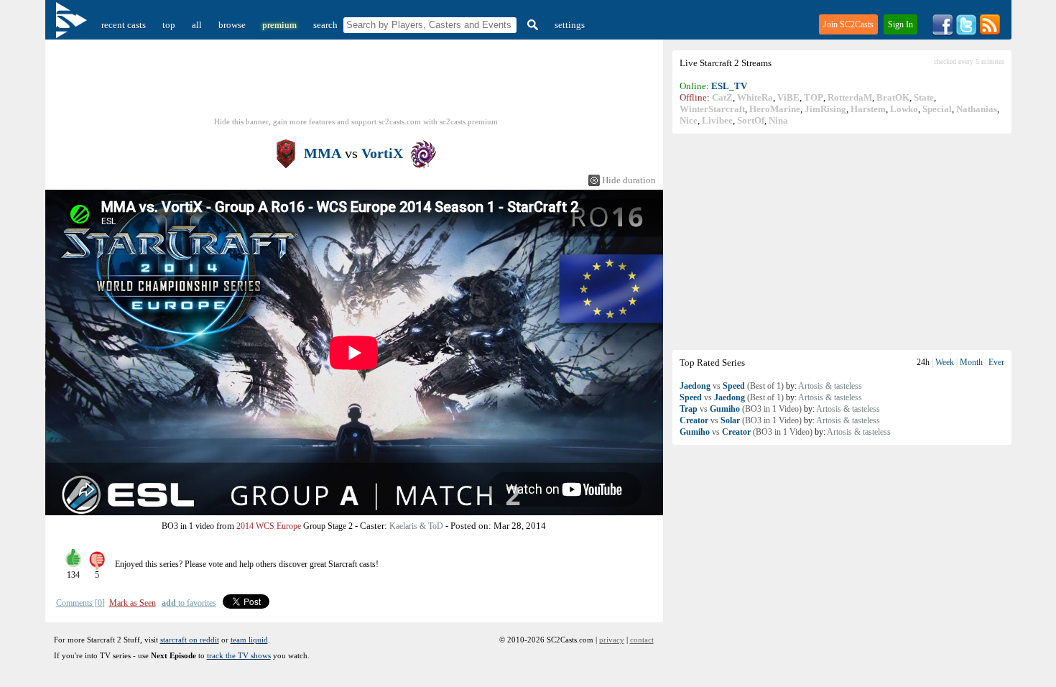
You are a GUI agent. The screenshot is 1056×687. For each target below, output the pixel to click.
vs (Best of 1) (732, 386)
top (168, 24)
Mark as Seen (132, 603)
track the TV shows (239, 655)
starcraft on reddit (189, 639)
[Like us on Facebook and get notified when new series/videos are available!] (942, 32)
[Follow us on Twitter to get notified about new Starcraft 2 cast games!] (966, 32)
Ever (996, 362)
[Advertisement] (841, 241)
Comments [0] (80, 603)
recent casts (123, 24)
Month (971, 362)
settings (570, 24)
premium (279, 24)
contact (642, 639)
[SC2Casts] (73, 24)
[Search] (531, 24)
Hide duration (629, 180)
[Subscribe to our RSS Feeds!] (990, 32)
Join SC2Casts (848, 24)
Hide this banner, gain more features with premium (356, 121)
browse (232, 24)
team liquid (249, 639)
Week (944, 362)
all (197, 24)
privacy (611, 639)
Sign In (900, 24)
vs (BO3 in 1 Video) (741, 409)
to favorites (189, 603)
